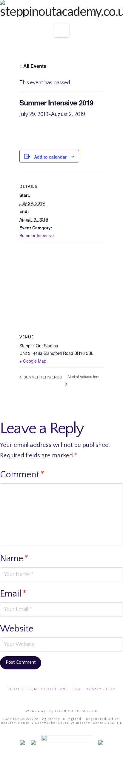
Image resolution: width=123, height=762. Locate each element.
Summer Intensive (36, 235)
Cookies (16, 689)
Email (13, 594)
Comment (22, 475)
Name (14, 559)
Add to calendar (50, 157)
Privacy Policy (101, 689)
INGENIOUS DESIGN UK (76, 711)
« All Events (32, 65)
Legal (77, 689)
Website (16, 629)
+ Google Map (32, 361)
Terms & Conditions (47, 689)
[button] (61, 30)
